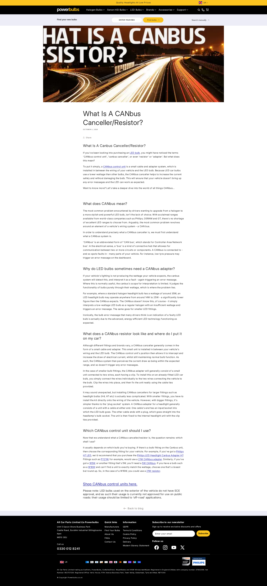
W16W (91, 467)
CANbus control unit (114, 166)
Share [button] (89, 137)
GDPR (125, 527)
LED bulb (135, 152)
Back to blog (135, 508)
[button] (95, 9)
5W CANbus (148, 463)
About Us (109, 534)
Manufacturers (112, 527)
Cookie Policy (129, 534)
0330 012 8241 (68, 548)
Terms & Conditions (132, 530)
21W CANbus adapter (150, 459)
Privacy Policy (130, 538)
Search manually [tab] (199, 20)
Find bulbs (152, 20)
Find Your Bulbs (112, 530)
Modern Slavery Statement (136, 545)
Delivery (127, 542)
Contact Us (110, 542)
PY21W (104, 459)
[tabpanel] (137, 20)
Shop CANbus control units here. (110, 484)
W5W (92, 463)
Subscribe (203, 533)
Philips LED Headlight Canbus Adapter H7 (160, 455)
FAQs (107, 538)
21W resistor (153, 471)
